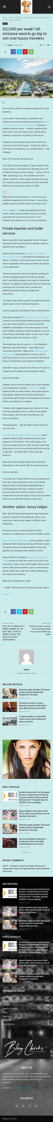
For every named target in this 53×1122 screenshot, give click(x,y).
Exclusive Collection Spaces (36, 317)
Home (5, 18)
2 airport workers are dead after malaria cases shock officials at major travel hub (32, 719)
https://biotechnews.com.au (26, 673)
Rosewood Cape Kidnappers (16, 540)
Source (6, 594)
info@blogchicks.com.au (22, 1088)
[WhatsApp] (31, 51)
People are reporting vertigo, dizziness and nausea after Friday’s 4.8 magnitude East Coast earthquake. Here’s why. (26, 868)
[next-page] (8, 729)
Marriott (6, 210)
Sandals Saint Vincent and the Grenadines (22, 435)
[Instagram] (23, 1105)
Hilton (17, 210)
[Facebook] (13, 51)
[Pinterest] (25, 51)
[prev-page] (4, 729)
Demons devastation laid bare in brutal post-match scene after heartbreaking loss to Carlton (32, 841)
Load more (26, 852)
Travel (11, 18)
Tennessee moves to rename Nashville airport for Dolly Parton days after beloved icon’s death (33, 705)
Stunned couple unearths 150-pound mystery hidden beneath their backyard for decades (34, 692)
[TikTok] (29, 1105)
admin (10, 45)
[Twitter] (19, 51)
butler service (33, 388)
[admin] (4, 45)
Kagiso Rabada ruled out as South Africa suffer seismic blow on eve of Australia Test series (34, 813)
